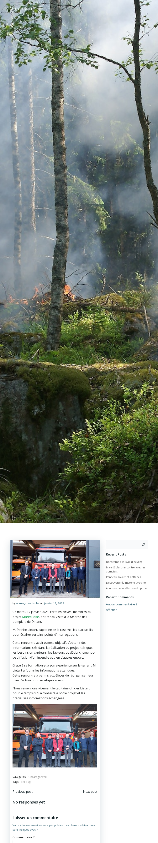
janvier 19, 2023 (54, 603)
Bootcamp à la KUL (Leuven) (124, 562)
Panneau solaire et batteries (123, 577)
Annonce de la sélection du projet (127, 588)
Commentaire (24, 837)
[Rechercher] (143, 544)
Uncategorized (38, 777)
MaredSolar (30, 617)
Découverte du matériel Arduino (126, 582)
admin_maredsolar (27, 603)
